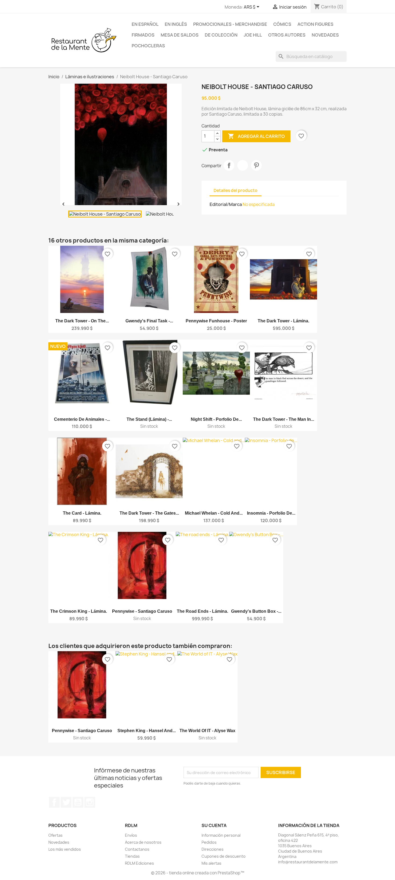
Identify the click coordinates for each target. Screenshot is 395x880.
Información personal (221, 835)
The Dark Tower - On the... (82, 321)
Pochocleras (148, 46)
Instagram (89, 802)
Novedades (325, 35)
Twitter (66, 802)
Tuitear (242, 165)
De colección (221, 35)
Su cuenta (214, 825)
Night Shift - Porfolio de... (216, 419)
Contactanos (137, 849)
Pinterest (256, 165)
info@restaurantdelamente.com (307, 861)
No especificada (259, 204)
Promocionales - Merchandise (230, 24)
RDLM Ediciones (139, 863)
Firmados (143, 35)
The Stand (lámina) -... (149, 419)
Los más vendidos (64, 849)
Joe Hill (253, 35)
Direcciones (213, 849)
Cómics (282, 24)
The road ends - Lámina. (202, 611)
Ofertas (55, 835)
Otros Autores (287, 35)
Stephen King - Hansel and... (146, 730)
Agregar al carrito (256, 136)
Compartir (229, 165)
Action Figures (315, 24)
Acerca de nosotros (143, 842)
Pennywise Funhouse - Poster (216, 321)
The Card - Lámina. (82, 513)
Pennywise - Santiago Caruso (142, 611)
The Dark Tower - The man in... (283, 419)
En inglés (176, 24)
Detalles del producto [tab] (235, 190)
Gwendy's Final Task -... (149, 321)
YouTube (78, 802)
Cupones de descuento (224, 856)
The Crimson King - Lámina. (78, 611)
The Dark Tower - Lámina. (283, 321)
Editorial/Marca (226, 204)
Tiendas (132, 856)
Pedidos (209, 842)
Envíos (131, 835)
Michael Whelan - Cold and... (214, 513)
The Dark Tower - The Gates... (149, 513)
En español (145, 24)
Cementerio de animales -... (82, 419)
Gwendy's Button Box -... (256, 611)
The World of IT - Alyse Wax (207, 730)
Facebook (54, 802)
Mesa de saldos (180, 35)
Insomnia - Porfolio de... (271, 513)
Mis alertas (211, 863)
